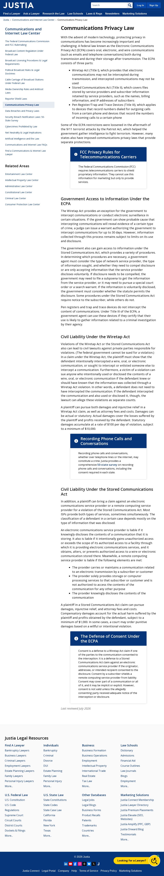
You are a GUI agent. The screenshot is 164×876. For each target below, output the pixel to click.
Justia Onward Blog (132, 829)
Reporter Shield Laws (16, 98)
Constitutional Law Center (18, 192)
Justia (6, 20)
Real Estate (88, 776)
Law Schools (75, 13)
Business (88, 745)
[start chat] (154, 860)
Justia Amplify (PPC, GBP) (135, 824)
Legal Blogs (89, 805)
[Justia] (18, 5)
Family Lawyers (14, 776)
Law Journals (128, 771)
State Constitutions (55, 800)
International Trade (94, 771)
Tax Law (87, 781)
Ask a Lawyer (31, 13)
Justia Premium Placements (137, 810)
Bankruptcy (50, 750)
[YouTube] (70, 864)
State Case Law (52, 810)
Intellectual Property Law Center (21, 180)
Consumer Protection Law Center (22, 204)
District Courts (13, 825)
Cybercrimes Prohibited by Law (21, 126)
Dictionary (127, 750)
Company (63, 870)
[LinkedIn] (66, 864)
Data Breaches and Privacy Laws (22, 110)
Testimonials (128, 834)
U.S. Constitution (15, 800)
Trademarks (89, 825)
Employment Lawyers (17, 765)
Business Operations (94, 755)
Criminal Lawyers (15, 760)
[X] (94, 864)
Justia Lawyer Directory (134, 805)
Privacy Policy (109, 870)
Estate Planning (52, 771)
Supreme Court (14, 815)
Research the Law (53, 13)
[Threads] (84, 864)
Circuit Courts (13, 820)
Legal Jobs (88, 800)
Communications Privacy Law (22, 104)
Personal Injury (52, 781)
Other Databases (94, 795)
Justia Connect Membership (137, 800)
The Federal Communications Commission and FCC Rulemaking (27, 43)
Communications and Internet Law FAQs (26, 144)
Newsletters (112, 13)
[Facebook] (75, 864)
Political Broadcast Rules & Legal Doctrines (22, 71)
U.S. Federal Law (16, 795)
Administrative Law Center (18, 186)
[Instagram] (80, 864)
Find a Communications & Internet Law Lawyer (25, 152)
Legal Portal (49, 870)
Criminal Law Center (15, 198)
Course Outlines (130, 765)
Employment (89, 760)
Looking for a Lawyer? (131, 860)
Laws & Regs (94, 13)
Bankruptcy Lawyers (17, 750)
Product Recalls (91, 815)
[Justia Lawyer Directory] (98, 864)
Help (74, 870)
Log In (140, 5)
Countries (88, 830)
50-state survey (107, 464)
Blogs (124, 776)
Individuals (51, 745)
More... (9, 786)
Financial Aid (128, 760)
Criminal (48, 755)
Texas (47, 830)
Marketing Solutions (135, 13)
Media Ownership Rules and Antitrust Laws (24, 91)
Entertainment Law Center (18, 174)
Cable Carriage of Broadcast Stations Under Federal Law (24, 81)
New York (49, 825)
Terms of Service (88, 870)
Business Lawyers (15, 755)
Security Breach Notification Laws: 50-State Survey (25, 118)
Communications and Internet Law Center (33, 20)
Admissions (127, 755)
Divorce (48, 760)
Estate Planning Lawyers (19, 771)
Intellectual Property (94, 765)
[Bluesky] (89, 864)
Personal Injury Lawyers (19, 781)
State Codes (50, 805)
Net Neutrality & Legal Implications (23, 132)
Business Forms (91, 810)
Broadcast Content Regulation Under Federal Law (24, 52)
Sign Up (153, 5)
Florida (47, 820)
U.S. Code (10, 805)
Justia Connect (30, 870)
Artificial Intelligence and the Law (22, 138)
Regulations (12, 810)
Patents (86, 820)
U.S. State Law (53, 795)
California (49, 815)
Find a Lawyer (11, 13)
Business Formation (94, 750)
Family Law (49, 776)
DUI (45, 765)
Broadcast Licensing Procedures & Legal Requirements (26, 62)
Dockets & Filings (15, 830)
